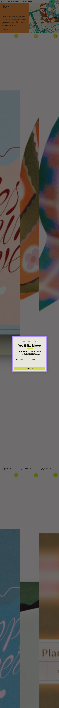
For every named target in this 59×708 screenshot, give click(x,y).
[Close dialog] (46, 337)
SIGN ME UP (29, 368)
